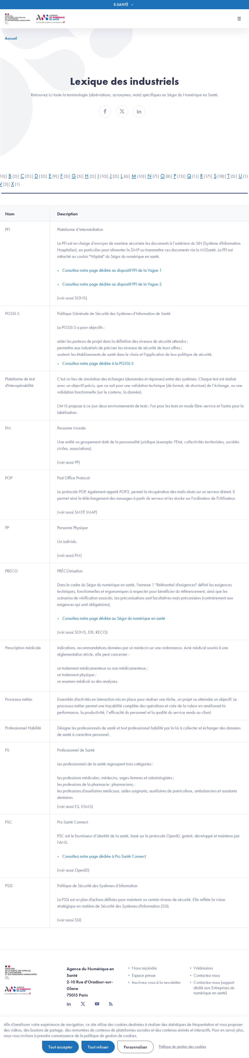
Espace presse (144, 975)
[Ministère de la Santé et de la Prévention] (21, 976)
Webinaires (203, 968)
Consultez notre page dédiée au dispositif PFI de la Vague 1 (112, 270)
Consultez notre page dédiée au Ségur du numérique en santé (113, 618)
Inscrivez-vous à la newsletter (156, 982)
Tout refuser (98, 1047)
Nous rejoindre (144, 968)
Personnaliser (135, 1047)
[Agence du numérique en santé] (18, 994)
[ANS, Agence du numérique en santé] (50, 19)
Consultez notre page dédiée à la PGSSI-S (97, 363)
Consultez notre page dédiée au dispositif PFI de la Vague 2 (112, 284)
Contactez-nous (207, 975)
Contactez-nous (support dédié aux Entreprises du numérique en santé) (214, 988)
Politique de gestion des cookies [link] (182, 1046)
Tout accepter (60, 1047)
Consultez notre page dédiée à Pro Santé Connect (104, 856)
